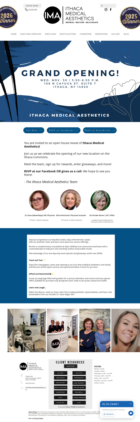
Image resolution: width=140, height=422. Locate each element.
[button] (31, 33)
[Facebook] (110, 9)
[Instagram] (106, 9)
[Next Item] (138, 330)
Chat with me (109, 414)
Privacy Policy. (38, 418)
